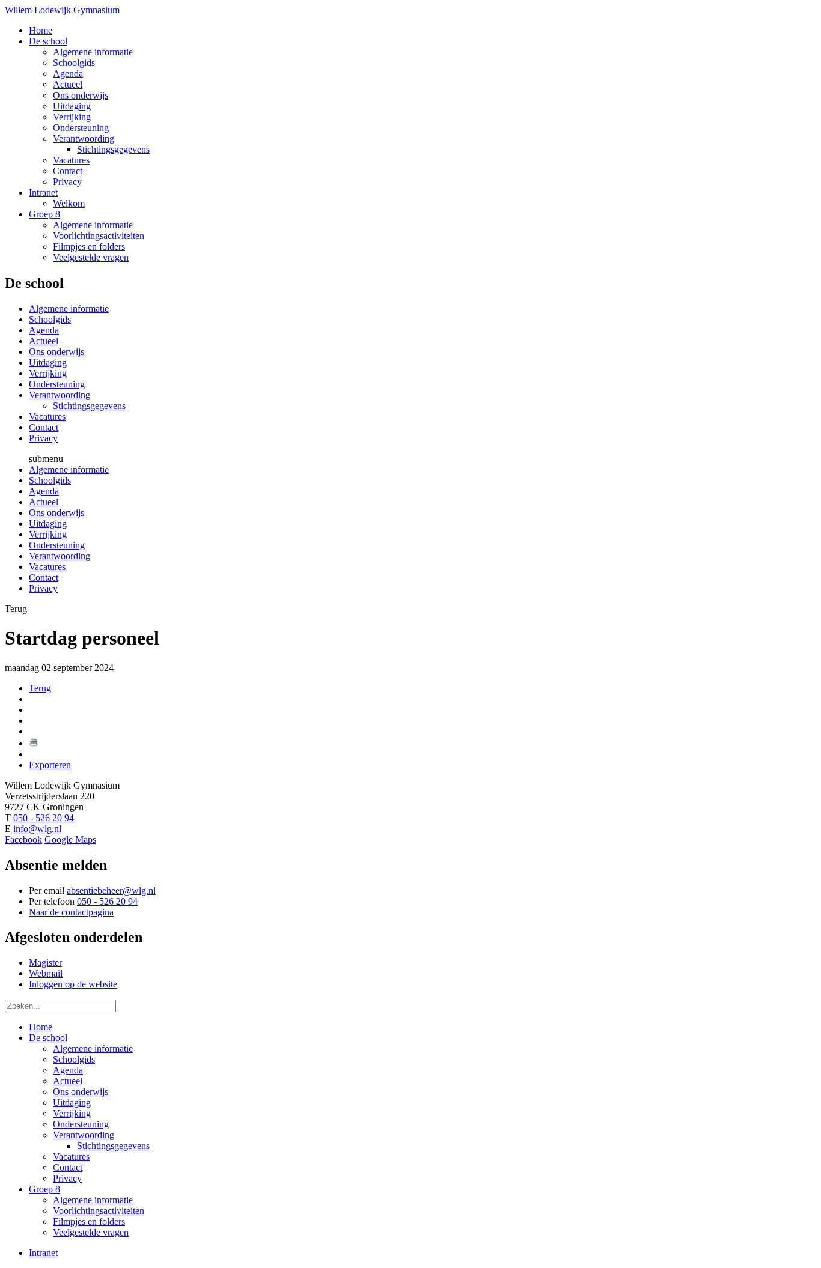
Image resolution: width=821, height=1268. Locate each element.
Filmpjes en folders (89, 1221)
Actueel (43, 341)
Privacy (43, 438)
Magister (45, 962)
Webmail (46, 973)
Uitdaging (48, 362)
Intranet (43, 1253)
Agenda (44, 330)
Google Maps (70, 839)
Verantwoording (59, 395)
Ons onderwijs (56, 352)
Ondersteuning (57, 384)
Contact (43, 427)
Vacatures (47, 416)
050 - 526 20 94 (43, 818)
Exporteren (50, 765)
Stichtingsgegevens (89, 406)
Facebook (23, 839)
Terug (40, 688)
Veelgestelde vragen (91, 1232)
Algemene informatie (69, 308)
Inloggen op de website (73, 984)
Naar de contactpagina (71, 912)
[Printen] (33, 743)
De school (48, 1038)
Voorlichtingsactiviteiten (98, 1211)
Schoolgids (50, 319)
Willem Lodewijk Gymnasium (62, 10)
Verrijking (48, 373)
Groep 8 (44, 1189)
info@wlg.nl (37, 829)
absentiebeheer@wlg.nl (111, 890)
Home (40, 1027)
